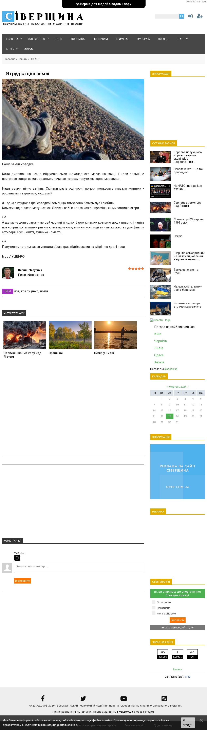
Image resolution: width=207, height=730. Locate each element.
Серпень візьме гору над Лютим (22, 355)
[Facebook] (43, 699)
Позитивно (164, 602)
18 (185, 410)
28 (154, 422)
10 (177, 404)
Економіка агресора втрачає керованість (188, 305)
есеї (16, 291)
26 (192, 416)
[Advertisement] (73, 411)
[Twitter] (83, 699)
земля (44, 291)
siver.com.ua (125, 711)
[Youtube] (123, 699)
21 (154, 416)
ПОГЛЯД (35, 59)
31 (177, 422)
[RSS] (164, 699)
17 (177, 410)
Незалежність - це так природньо (188, 170)
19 (192, 410)
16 (169, 410)
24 (177, 416)
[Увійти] (189, 17)
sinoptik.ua (170, 368)
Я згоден (188, 723)
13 (200, 404)
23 (169, 416)
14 (154, 410)
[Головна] (42, 24)
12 (192, 404)
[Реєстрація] (199, 17)
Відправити (22, 581)
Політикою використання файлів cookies (50, 724)
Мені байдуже (166, 613)
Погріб (178, 236)
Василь (177, 669)
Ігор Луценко (29, 291)
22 (162, 416)
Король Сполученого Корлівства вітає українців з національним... (188, 157)
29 (162, 422)
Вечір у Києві (104, 353)
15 (162, 410)
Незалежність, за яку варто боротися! (188, 288)
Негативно (163, 608)
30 (169, 422)
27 (200, 416)
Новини (22, 59)
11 (185, 404)
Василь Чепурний (30, 270)
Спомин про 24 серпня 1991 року (189, 221)
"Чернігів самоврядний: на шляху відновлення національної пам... (189, 256)
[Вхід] (17, 558)
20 (200, 410)
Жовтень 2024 (177, 386)
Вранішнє (56, 353)
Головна (10, 59)
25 (185, 416)
